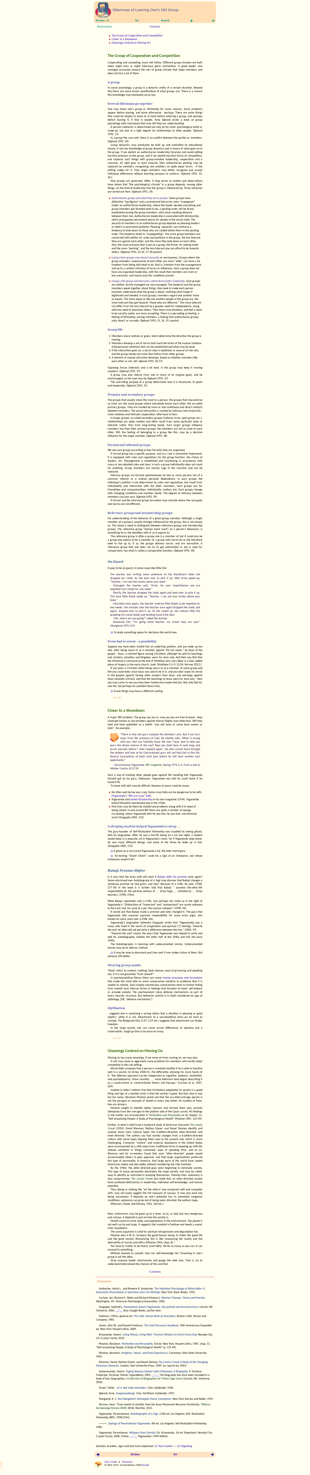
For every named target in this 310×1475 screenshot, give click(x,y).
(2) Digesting (184, 1446)
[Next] (212, 21)
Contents (154, 26)
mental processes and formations (182, 977)
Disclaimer (127, 1462)
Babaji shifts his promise (172, 877)
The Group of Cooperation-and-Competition (137, 35)
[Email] (145, 1465)
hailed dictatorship (141, 799)
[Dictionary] (3, 1467)
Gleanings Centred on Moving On (131, 42)
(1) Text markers (163, 1446)
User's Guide (111, 1462)
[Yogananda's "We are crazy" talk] (131, 796)
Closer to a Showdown (124, 39)
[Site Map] (103, 17)
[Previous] (192, 21)
